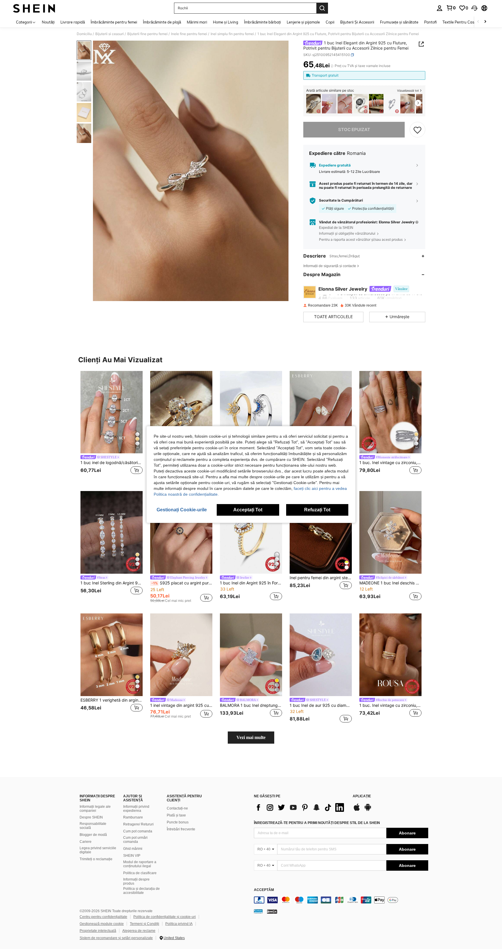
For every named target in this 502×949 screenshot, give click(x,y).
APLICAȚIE (362, 796)
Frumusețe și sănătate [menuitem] (399, 22)
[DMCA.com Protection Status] (272, 911)
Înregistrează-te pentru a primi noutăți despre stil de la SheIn (317, 823)
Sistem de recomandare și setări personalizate (116, 938)
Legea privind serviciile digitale (98, 850)
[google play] (368, 810)
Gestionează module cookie (102, 924)
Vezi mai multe (251, 737)
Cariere (86, 842)
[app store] (357, 810)
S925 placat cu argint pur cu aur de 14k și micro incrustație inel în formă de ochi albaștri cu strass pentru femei (181, 583)
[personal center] (439, 8)
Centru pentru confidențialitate (103, 917)
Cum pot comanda (137, 831)
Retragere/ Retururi (138, 824)
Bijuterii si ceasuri (109, 34)
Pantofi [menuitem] (430, 22)
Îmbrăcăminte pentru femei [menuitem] (114, 22)
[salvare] (417, 129)
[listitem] (313, 103)
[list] (300, 807)
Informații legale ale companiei (95, 809)
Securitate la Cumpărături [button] (341, 200)
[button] (474, 8)
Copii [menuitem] (330, 22)
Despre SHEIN (91, 817)
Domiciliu (84, 34)
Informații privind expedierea (136, 809)
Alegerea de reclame (138, 931)
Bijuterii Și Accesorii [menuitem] (357, 22)
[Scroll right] (485, 22)
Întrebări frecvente (181, 829)
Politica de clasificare (140, 873)
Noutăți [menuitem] (48, 22)
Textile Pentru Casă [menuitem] (459, 22)
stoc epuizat (354, 129)
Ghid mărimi (132, 849)
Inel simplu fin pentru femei (232, 34)
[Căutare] (322, 8)
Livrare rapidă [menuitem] (72, 22)
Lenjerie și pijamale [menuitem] (303, 22)
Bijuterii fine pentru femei (147, 34)
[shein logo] (34, 8)
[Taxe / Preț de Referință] (332, 66)
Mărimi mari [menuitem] (197, 22)
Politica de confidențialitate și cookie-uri (164, 917)
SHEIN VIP (131, 856)
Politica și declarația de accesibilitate (141, 891)
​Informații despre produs (136, 881)
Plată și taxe (176, 815)
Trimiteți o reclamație (96, 859)
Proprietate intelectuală (98, 931)
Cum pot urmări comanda (135, 840)
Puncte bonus (178, 822)
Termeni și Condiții (144, 924)
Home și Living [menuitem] (225, 22)
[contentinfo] (341, 900)
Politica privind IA (179, 924)
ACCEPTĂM (264, 890)
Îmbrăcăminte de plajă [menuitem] (162, 22)
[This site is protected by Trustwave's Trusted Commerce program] (258, 911)
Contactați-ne (177, 808)
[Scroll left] (478, 22)
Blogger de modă (93, 835)
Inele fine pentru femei (189, 34)
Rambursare (133, 817)
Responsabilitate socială (93, 826)
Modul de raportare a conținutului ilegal (139, 864)
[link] (451, 7)
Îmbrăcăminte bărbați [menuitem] (262, 22)
